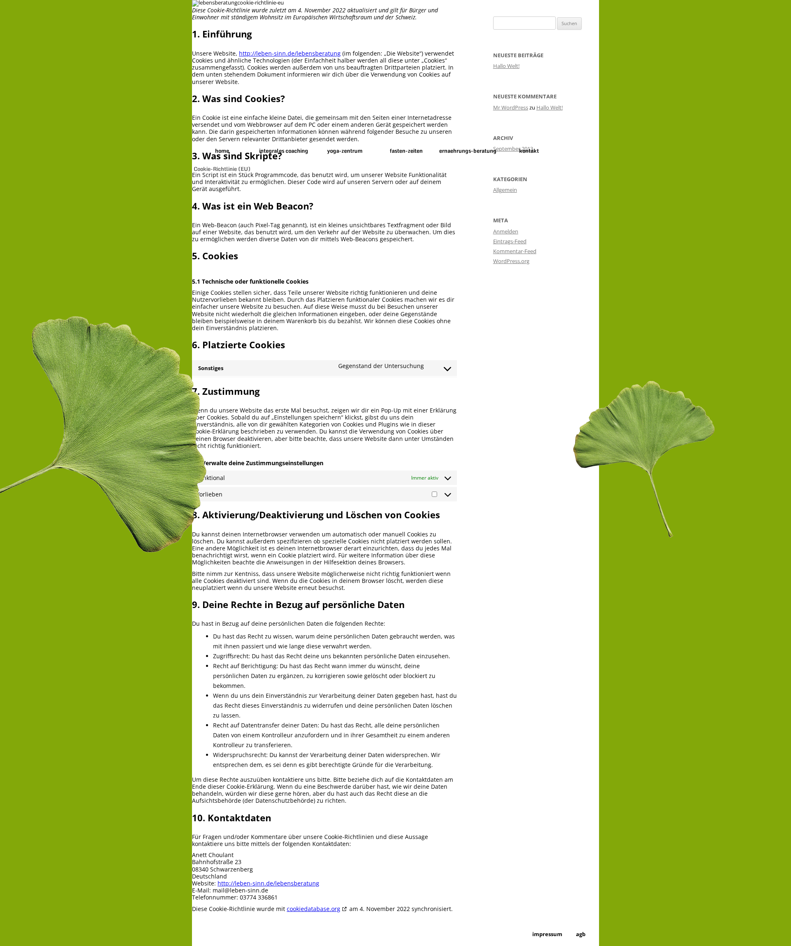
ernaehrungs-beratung (467, 150)
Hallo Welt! (506, 66)
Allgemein (505, 189)
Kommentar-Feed (514, 251)
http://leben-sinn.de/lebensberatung (290, 53)
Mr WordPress (510, 107)
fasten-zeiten (406, 150)
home (222, 150)
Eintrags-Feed (510, 241)
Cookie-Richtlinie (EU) (222, 168)
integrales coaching (283, 150)
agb (580, 934)
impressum (547, 934)
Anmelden (505, 231)
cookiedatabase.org (313, 909)
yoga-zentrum (345, 150)
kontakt (529, 150)
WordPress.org (511, 261)
